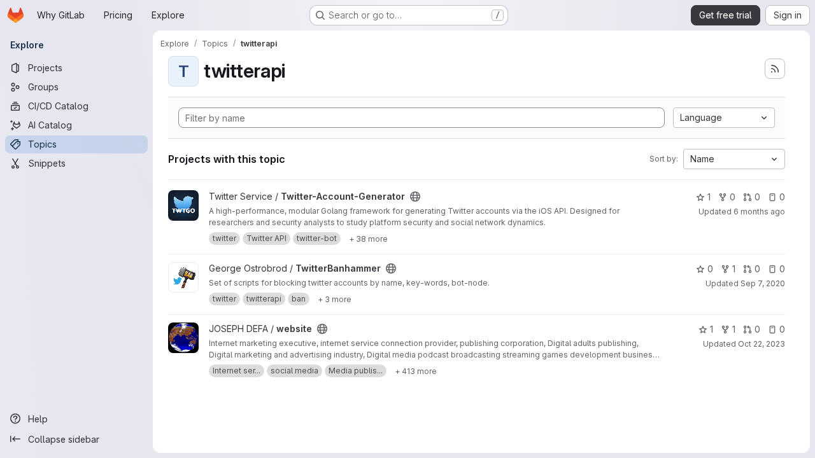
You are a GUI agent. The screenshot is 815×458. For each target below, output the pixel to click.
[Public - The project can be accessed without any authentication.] (415, 196)
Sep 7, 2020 (763, 283)
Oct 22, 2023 (761, 344)
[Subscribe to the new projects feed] (775, 69)
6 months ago (759, 211)
